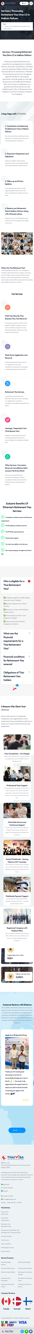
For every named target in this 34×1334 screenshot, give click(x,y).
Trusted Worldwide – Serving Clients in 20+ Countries (17, 860)
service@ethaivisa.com (9, 1199)
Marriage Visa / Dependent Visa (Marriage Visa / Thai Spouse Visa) (11, 1231)
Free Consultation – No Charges (17, 753)
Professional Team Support (17, 785)
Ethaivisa (5, 1191)
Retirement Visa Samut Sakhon (24, 1285)
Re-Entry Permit (5, 1251)
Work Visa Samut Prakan (25, 1268)
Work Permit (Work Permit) (5, 1219)
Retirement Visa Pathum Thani (25, 1279)
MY (25, 3)
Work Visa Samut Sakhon (8, 1272)
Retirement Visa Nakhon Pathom (25, 1273)
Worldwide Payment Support (17, 896)
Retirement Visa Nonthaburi (5, 1279)
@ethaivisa (6, 1184)
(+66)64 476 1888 (8, 1188)
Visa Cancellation (6, 1244)
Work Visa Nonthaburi (24, 1262)
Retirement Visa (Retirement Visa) (6, 1225)
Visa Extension (5, 1240)
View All (15, 1130)
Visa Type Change (6, 1236)
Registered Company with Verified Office (17, 929)
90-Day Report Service (7, 1248)
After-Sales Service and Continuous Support (17, 823)
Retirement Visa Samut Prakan (7, 1285)
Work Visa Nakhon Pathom (6, 1263)
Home (4, 24)
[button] (31, 1302)
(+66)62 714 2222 (8, 1196)
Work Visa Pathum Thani (8, 1268)
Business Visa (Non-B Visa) (4, 1213)
